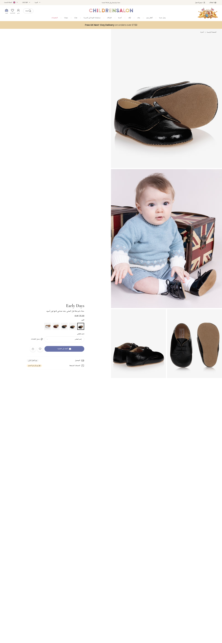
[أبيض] (47, 326)
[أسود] (80, 326)
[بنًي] (56, 326)
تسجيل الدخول (198, 2)
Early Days (75, 305)
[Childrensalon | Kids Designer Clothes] (208, 13)
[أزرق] (64, 326)
